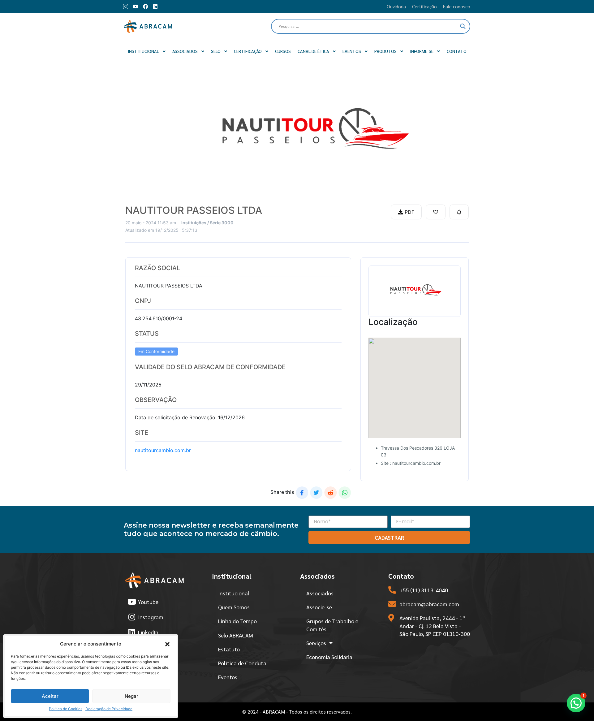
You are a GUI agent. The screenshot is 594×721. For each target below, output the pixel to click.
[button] (167, 644)
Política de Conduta (242, 663)
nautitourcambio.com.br (163, 450)
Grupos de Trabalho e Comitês (332, 624)
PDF (408, 212)
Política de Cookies (65, 708)
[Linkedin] (155, 6)
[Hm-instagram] (126, 6)
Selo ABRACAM (235, 635)
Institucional (233, 593)
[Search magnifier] (462, 26)
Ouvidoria (396, 6)
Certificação (424, 6)
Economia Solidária (329, 656)
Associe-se (319, 607)
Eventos (227, 676)
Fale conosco (456, 6)
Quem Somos (234, 607)
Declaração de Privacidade (108, 708)
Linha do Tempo (237, 620)
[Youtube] (135, 6)
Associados (320, 593)
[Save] (436, 212)
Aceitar (50, 696)
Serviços (316, 642)
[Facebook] (145, 6)
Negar (131, 696)
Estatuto (229, 649)
